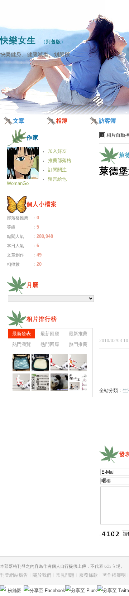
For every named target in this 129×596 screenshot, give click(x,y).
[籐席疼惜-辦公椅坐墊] (21, 362)
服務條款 (88, 575)
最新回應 (49, 333)
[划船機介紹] (78, 382)
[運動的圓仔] (59, 382)
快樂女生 (18, 40)
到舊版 (53, 41)
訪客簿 (107, 121)
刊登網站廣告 (14, 575)
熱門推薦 (78, 344)
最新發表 (21, 333)
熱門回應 (49, 344)
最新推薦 (78, 333)
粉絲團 (15, 590)
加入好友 (57, 151)
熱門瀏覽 (21, 344)
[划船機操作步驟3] (59, 362)
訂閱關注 (57, 169)
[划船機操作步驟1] (21, 382)
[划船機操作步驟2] (78, 362)
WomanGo (18, 183)
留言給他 (57, 179)
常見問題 (65, 575)
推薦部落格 (59, 160)
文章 (18, 121)
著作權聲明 (114, 575)
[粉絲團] (3, 588)
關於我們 (42, 575)
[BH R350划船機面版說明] (40, 382)
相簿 (61, 121)
